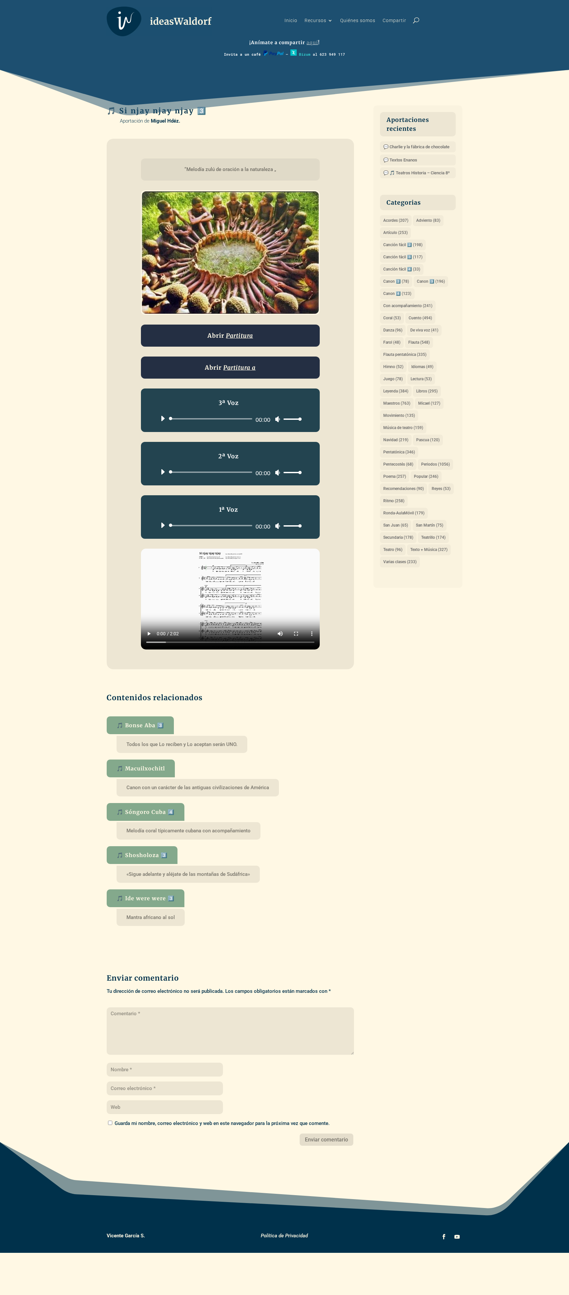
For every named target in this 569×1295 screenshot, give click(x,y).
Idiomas (422, 366)
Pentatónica (399, 452)
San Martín (429, 525)
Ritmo (393, 501)
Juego (393, 379)
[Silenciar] (278, 419)
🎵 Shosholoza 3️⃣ (142, 855)
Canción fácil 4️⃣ (401, 269)
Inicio (290, 20)
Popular (426, 476)
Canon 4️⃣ (397, 293)
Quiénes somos (357, 20)
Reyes (441, 488)
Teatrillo (433, 537)
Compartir (394, 20)
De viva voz (424, 330)
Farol (391, 342)
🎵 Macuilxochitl (141, 768)
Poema (394, 476)
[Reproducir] (162, 418)
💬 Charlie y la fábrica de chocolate (416, 146)
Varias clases (400, 562)
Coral (392, 318)
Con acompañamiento (407, 305)
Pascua (428, 440)
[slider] (291, 419)
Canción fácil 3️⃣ (402, 257)
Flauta (419, 342)
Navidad (395, 440)
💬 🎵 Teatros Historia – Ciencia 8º (416, 172)
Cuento (420, 318)
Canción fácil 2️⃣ (402, 245)
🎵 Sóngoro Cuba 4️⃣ (146, 812)
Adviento (428, 220)
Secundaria (398, 537)
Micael (429, 403)
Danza (392, 330)
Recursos (315, 20)
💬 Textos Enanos (400, 160)
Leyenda (395, 391)
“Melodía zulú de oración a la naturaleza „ (230, 169)
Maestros (396, 403)
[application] (228, 419)
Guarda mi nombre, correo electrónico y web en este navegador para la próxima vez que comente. (222, 1123)
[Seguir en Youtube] (457, 1236)
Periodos (435, 464)
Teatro (392, 549)
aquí (312, 42)
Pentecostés (398, 464)
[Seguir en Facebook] (444, 1236)
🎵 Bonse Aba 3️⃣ (140, 725)
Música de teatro (403, 427)
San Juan (395, 525)
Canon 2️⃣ (396, 281)
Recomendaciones (403, 488)
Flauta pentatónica (404, 354)
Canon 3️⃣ (431, 281)
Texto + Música (428, 549)
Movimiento (399, 415)
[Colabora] (273, 54)
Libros (427, 391)
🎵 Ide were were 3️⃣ (146, 898)
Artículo (395, 232)
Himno (393, 366)
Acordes (395, 220)
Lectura (421, 379)
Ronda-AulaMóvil (403, 513)
